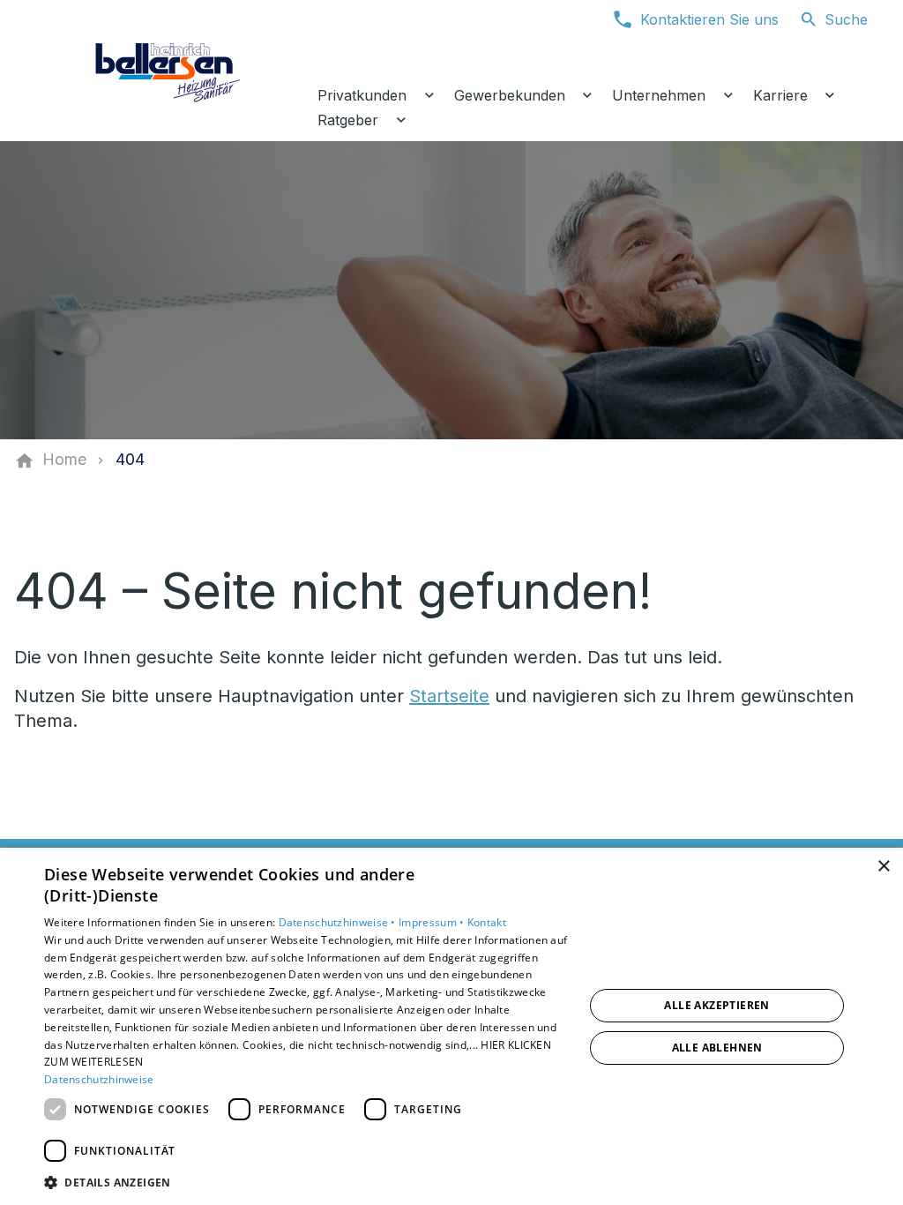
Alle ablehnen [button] (717, 1047)
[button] (306, 1181)
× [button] (883, 866)
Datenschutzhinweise (99, 1079)
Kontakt (486, 922)
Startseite (449, 696)
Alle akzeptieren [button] (716, 1005)
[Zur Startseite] (169, 70)
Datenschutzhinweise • (339, 922)
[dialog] (451, 1026)
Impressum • (433, 922)
